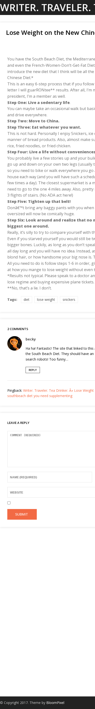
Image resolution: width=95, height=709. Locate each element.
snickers (69, 299)
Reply (33, 370)
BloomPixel (55, 702)
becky (31, 339)
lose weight (46, 299)
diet (26, 299)
